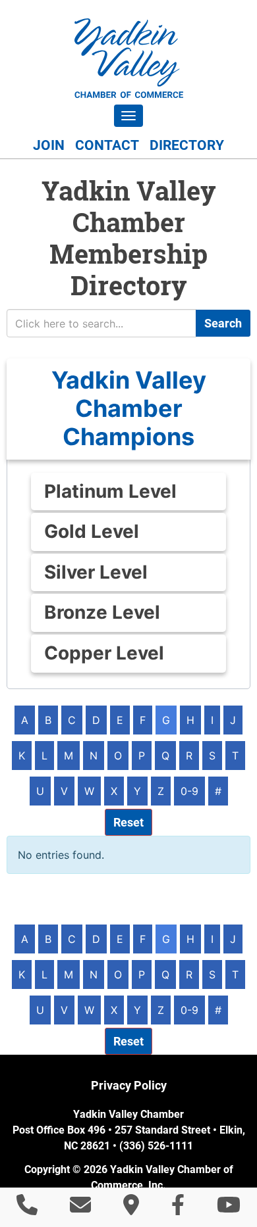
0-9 (189, 791)
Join (49, 145)
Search (223, 323)
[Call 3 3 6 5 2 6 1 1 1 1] (27, 1208)
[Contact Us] (80, 1208)
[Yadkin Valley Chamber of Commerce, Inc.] (128, 58)
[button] (128, 409)
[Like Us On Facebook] (178, 1208)
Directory (187, 145)
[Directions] (131, 1208)
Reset (128, 822)
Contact (107, 145)
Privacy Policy (129, 1085)
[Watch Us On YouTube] (229, 1208)
